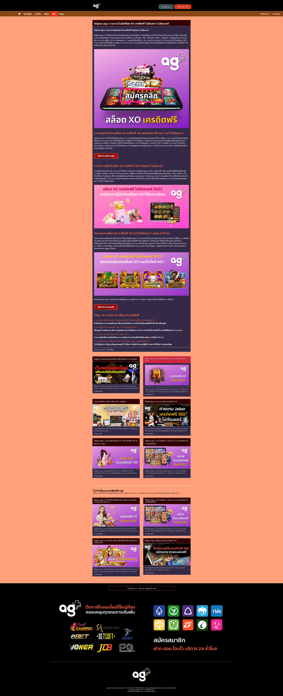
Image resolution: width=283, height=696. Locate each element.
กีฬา (54, 14)
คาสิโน (38, 14)
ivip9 (149, 299)
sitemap (153, 691)
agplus (138, 691)
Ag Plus (141, 588)
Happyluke (148, 588)
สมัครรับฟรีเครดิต (106, 155)
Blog (61, 14)
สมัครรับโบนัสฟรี (106, 307)
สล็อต (46, 14)
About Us (265, 14)
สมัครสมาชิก (182, 6)
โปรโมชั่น (28, 14)
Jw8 (154, 588)
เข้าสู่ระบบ (166, 6)
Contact (277, 14)
